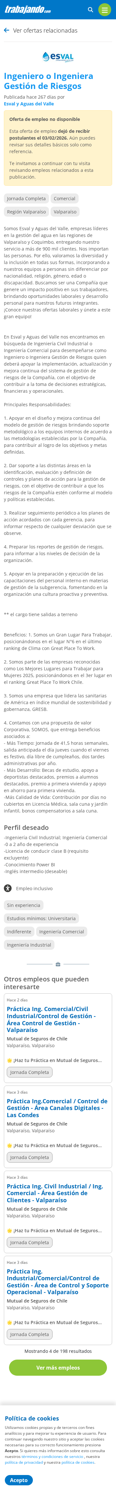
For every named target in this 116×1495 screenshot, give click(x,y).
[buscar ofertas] (90, 9)
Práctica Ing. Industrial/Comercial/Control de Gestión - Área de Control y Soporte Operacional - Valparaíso (58, 1282)
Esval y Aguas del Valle (29, 104)
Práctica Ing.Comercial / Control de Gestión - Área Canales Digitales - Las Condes (57, 1108)
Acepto (19, 1480)
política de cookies (78, 1462)
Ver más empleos (58, 1367)
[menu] (104, 9)
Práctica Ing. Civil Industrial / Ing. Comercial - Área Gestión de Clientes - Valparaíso (55, 1193)
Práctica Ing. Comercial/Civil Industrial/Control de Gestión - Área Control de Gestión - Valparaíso (51, 1019)
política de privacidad (24, 1462)
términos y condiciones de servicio (52, 1456)
